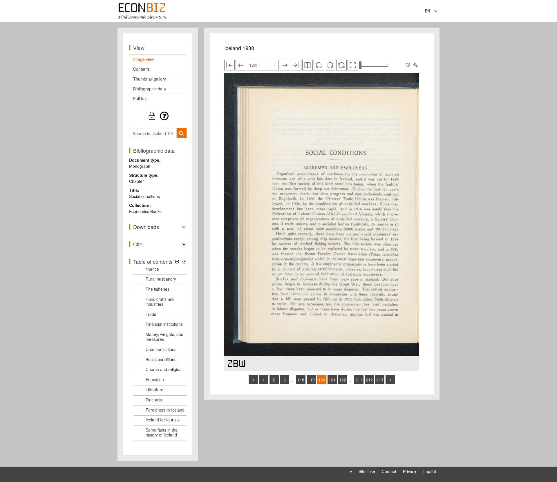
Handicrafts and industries (160, 301)
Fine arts (154, 400)
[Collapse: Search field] (439, 11)
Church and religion (164, 369)
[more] (390, 379)
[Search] (181, 133)
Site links (367, 471)
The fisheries (157, 289)
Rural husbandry (161, 279)
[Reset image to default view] (341, 65)
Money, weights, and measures (164, 336)
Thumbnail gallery (149, 79)
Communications (161, 349)
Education (155, 379)
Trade (151, 314)
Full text (140, 98)
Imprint (429, 471)
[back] (253, 379)
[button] (158, 116)
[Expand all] (184, 261)
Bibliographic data (149, 89)
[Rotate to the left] (319, 65)
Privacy (409, 471)
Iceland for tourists (163, 420)
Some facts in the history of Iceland (162, 432)
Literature (154, 389)
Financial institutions (164, 324)
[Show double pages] (307, 65)
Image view (143, 59)
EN (427, 11)
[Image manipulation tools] (415, 65)
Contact (389, 471)
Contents (141, 69)
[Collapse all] (177, 261)
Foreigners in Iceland (165, 410)
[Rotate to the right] (330, 65)
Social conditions (161, 359)
